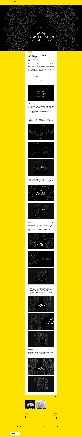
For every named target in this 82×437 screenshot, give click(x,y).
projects (53, 1)
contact (68, 1)
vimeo (58, 429)
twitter (54, 429)
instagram (59, 428)
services (60, 1)
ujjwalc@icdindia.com (44, 428)
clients (57, 1)
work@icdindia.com (43, 429)
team (65, 429)
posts (64, 1)
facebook (55, 428)
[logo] (13, 2)
